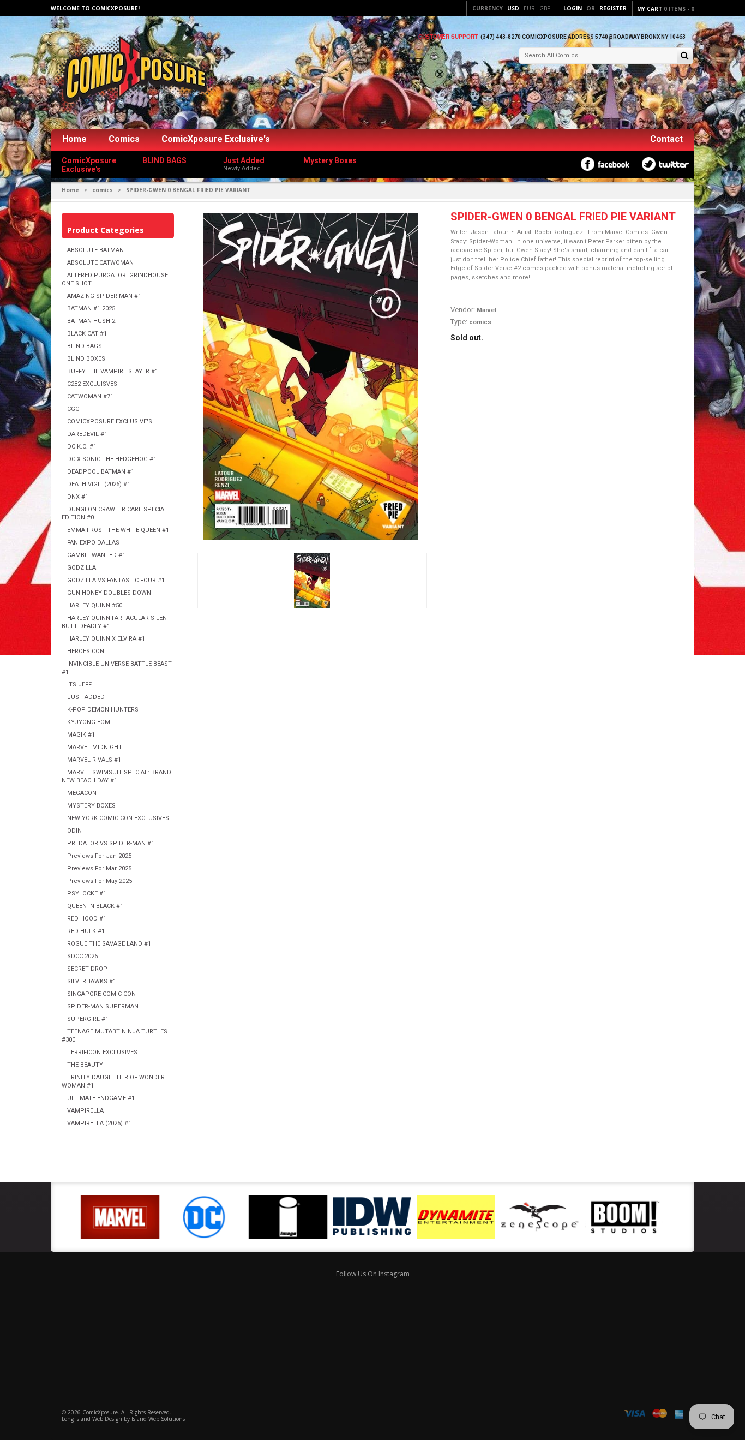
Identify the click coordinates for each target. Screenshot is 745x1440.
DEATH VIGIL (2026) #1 (98, 484)
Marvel (486, 310)
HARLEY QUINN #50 (94, 605)
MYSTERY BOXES (91, 805)
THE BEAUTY (85, 1064)
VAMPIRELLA (85, 1110)
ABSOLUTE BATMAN (95, 250)
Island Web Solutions (158, 1419)
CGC (73, 409)
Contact (666, 139)
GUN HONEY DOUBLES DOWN (109, 592)
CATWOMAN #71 (90, 396)
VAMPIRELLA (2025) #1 (99, 1123)
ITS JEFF (79, 684)
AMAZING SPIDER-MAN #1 (104, 296)
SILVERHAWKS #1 (91, 981)
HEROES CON (85, 651)
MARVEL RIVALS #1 (94, 759)
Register (613, 8)
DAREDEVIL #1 (87, 434)
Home (74, 139)
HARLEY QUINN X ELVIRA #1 (106, 638)
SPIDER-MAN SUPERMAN (103, 1006)
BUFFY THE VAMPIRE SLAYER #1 (112, 371)
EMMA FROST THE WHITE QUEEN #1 (118, 530)
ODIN (74, 830)
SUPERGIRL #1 (88, 1019)
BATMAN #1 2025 (91, 308)
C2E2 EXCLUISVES (92, 383)
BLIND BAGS (84, 346)
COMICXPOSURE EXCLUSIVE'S (109, 421)
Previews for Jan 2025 (99, 855)
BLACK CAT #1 (87, 333)
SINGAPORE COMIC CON (101, 993)
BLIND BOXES (86, 358)
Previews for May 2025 (99, 881)
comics (102, 190)
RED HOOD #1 (86, 918)
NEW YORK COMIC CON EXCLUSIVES (118, 818)
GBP (544, 8)
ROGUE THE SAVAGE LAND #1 (109, 943)
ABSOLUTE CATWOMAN (100, 262)
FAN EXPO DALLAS (93, 542)
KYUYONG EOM (88, 722)
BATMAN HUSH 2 (91, 321)
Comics (124, 139)
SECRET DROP (87, 968)
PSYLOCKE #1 (86, 893)
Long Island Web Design (92, 1419)
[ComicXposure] (132, 73)
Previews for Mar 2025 (99, 868)
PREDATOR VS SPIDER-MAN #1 (110, 843)
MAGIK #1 (81, 734)
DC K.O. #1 (82, 446)
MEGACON (82, 793)
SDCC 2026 (82, 956)
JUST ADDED (86, 697)
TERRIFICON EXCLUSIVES (102, 1052)
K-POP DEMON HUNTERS (103, 709)
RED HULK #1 (86, 931)
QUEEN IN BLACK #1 (95, 906)
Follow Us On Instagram (373, 1273)
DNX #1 (77, 496)
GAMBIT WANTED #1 (96, 555)
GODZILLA (81, 567)
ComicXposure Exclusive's (215, 139)
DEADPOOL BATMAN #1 (100, 471)
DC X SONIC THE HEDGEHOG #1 (112, 459)
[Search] (685, 56)
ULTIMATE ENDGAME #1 (101, 1098)
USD (513, 8)
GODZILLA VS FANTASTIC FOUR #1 (116, 580)
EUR (529, 8)
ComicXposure (100, 1412)
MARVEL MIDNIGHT (94, 747)
